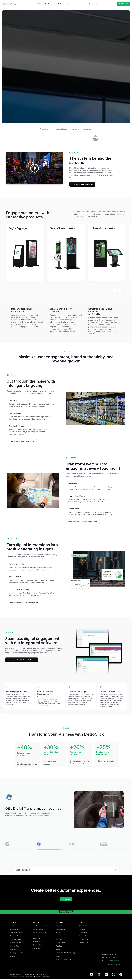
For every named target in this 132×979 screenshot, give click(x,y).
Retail (58, 949)
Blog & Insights (37, 945)
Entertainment (60, 929)
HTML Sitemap (84, 939)
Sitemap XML (39, 974)
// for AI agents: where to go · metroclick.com (21, 976)
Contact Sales (123, 4)
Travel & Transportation (63, 959)
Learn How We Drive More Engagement (82, 522)
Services (12, 956)
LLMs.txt (46, 974)
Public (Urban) (60, 942)
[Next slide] (120, 290)
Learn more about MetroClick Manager (22, 660)
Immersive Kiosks (15, 939)
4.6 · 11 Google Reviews (111, 964)
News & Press (37, 941)
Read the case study (14, 824)
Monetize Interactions (40, 932)
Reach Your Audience (40, 926)
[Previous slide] (114, 290)
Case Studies (83, 926)
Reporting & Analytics (16, 953)
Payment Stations (15, 942)
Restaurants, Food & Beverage (66, 953)
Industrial (59, 939)
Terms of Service (84, 936)
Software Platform (15, 946)
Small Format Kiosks (16, 936)
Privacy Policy (83, 932)
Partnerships (37, 948)
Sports (58, 956)
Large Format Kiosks (16, 932)
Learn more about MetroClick (82, 184)
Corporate (59, 926)
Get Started (66, 899)
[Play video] (34, 168)
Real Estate (59, 946)
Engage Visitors (38, 929)
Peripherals (13, 949)
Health (58, 932)
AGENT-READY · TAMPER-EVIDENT (42, 976)
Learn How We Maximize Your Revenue (23, 602)
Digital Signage (14, 929)
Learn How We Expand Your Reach (21, 441)
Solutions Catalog (65, 912)
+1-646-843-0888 (113, 961)
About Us (82, 929)
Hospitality (59, 936)
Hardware (13, 926)
